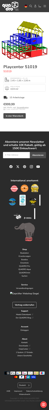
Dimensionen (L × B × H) (18, 78)
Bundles (24, 259)
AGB (8, 391)
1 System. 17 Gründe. (24, 352)
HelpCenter (23, 349)
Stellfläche (15, 86)
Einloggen (25, 330)
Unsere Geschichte (24, 355)
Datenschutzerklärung (34, 391)
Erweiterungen (24, 256)
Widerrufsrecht (24, 394)
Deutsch (25, 6)
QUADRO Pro (24, 266)
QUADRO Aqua (24, 269)
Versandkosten (23, 107)
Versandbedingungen (24, 288)
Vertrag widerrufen (24, 304)
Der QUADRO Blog (23, 318)
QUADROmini (24, 273)
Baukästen (24, 253)
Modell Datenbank (23, 314)
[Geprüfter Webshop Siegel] (24, 293)
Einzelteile (24, 263)
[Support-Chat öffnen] (43, 404)
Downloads (23, 346)
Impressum (18, 391)
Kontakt (24, 342)
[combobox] (25, 6)
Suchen (24, 276)
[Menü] (44, 6)
